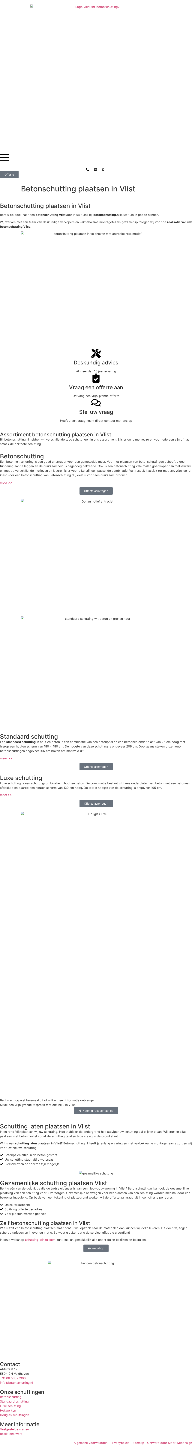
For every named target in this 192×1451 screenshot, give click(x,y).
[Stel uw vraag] (96, 402)
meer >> (6, 482)
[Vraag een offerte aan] (96, 378)
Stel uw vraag (96, 412)
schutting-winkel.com (40, 1240)
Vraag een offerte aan (96, 387)
